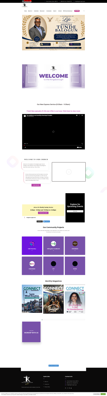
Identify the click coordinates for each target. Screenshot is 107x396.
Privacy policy (47, 386)
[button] (36, 185)
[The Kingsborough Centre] (25, 6)
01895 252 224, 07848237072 (66, 1)
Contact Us (47, 384)
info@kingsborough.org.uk (80, 1)
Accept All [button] (103, 394)
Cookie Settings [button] (96, 394)
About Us (46, 381)
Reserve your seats (43, 212)
